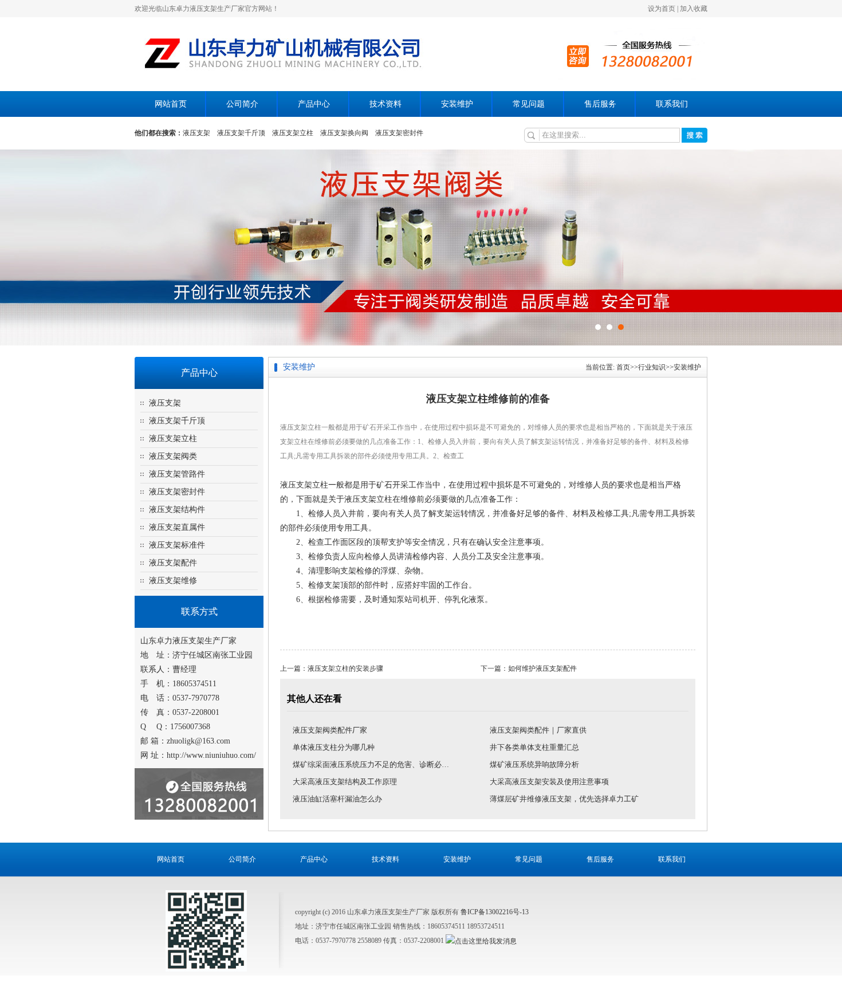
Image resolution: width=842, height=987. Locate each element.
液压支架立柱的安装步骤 (345, 668)
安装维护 (457, 104)
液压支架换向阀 (344, 133)
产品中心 (314, 104)
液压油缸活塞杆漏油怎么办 (337, 799)
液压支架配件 (173, 563)
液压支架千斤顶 (241, 133)
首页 (623, 367)
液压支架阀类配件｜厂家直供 (538, 730)
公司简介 (242, 104)
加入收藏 (693, 9)
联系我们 (672, 104)
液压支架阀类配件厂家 (330, 730)
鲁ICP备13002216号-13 (495, 912)
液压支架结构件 (177, 509)
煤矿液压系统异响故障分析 (534, 764)
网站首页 (171, 104)
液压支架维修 (173, 580)
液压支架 (196, 133)
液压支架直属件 (177, 527)
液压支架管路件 (177, 474)
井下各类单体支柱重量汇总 (534, 747)
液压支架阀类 (173, 456)
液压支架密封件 (399, 133)
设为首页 (661, 9)
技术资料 (385, 104)
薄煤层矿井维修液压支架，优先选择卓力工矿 (564, 799)
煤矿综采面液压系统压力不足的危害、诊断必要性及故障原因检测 (401, 764)
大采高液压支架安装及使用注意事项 (549, 781)
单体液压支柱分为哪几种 (334, 747)
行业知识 (652, 367)
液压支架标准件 (177, 545)
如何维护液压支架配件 (542, 668)
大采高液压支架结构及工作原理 (345, 781)
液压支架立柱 (292, 133)
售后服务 (600, 104)
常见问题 (529, 104)
